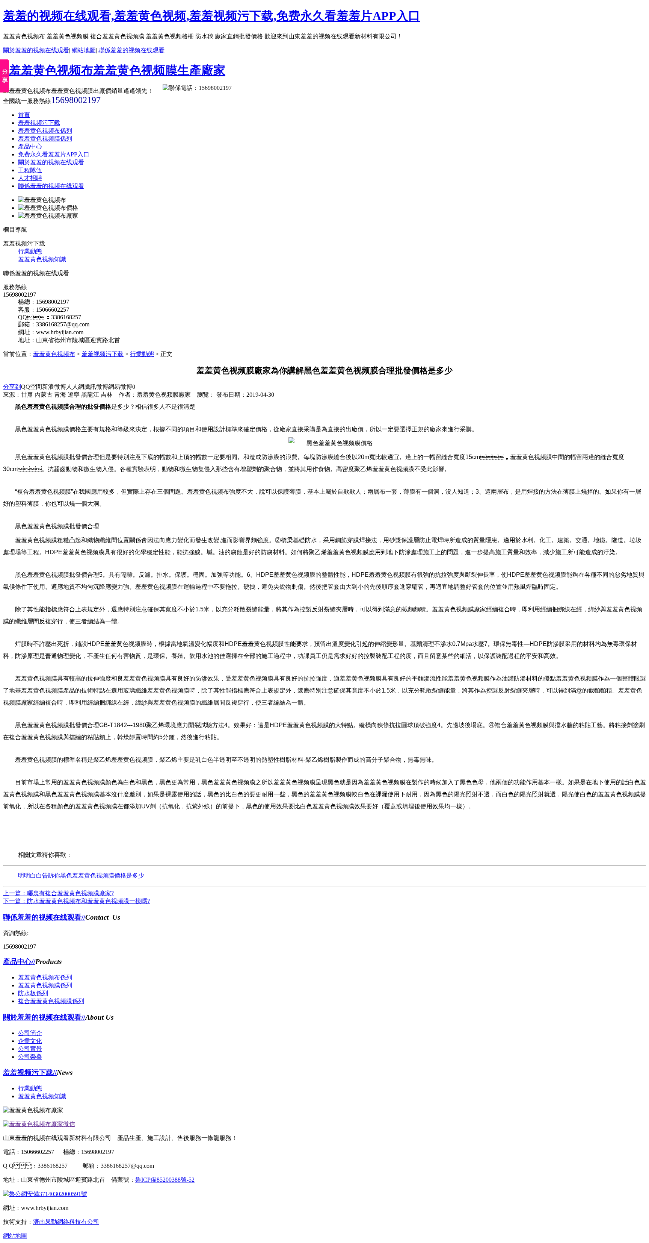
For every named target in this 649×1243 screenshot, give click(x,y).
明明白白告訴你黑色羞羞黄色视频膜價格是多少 (81, 875)
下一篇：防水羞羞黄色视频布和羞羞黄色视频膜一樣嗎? (76, 901)
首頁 (24, 115)
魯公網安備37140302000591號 (48, 1194)
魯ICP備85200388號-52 (165, 1179)
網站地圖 (84, 50)
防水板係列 (33, 993)
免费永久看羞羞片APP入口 (53, 154)
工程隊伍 (30, 170)
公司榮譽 (30, 1057)
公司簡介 (30, 1033)
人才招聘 (30, 178)
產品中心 (30, 146)
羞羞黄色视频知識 (42, 259)
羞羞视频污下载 (39, 123)
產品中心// (19, 962)
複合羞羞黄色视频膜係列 (51, 1001)
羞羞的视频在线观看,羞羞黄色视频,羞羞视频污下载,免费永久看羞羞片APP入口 (211, 16)
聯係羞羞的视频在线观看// (44, 917)
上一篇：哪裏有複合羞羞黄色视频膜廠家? (58, 893)
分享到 (12, 387)
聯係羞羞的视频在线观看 (131, 50)
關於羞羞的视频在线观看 (36, 50)
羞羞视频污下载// (30, 1072)
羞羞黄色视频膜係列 (45, 138)
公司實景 (30, 1049)
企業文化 (30, 1041)
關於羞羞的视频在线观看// (44, 1017)
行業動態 (30, 251)
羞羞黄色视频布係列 (45, 130)
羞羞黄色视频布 (54, 354)
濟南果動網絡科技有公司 (66, 1222)
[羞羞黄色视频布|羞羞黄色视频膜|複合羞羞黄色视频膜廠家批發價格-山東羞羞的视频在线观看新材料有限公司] (114, 70)
